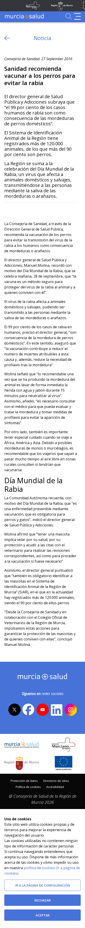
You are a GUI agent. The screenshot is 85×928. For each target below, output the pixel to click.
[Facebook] (16, 210)
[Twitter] (7, 210)
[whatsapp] (25, 210)
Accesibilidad (55, 787)
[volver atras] (7, 38)
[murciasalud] (42, 678)
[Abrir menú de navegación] (77, 16)
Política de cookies (28, 787)
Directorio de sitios (56, 781)
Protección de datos (24, 781)
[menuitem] (24, 780)
